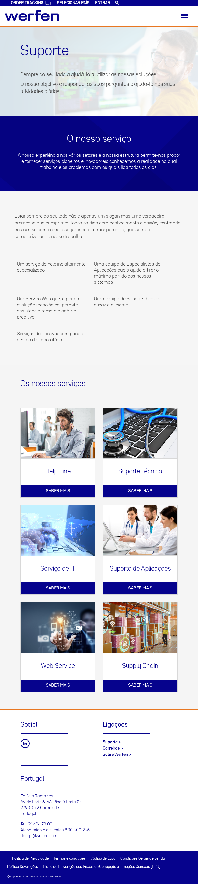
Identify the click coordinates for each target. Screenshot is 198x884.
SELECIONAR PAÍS (73, 3)
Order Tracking (27, 3)
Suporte (110, 742)
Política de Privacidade (30, 858)
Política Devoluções (22, 867)
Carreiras (111, 748)
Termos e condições (70, 858)
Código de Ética (103, 858)
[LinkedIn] (25, 743)
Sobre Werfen (115, 755)
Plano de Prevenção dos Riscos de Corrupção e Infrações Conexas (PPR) (101, 867)
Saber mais (58, 491)
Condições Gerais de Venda (142, 858)
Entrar (102, 3)
